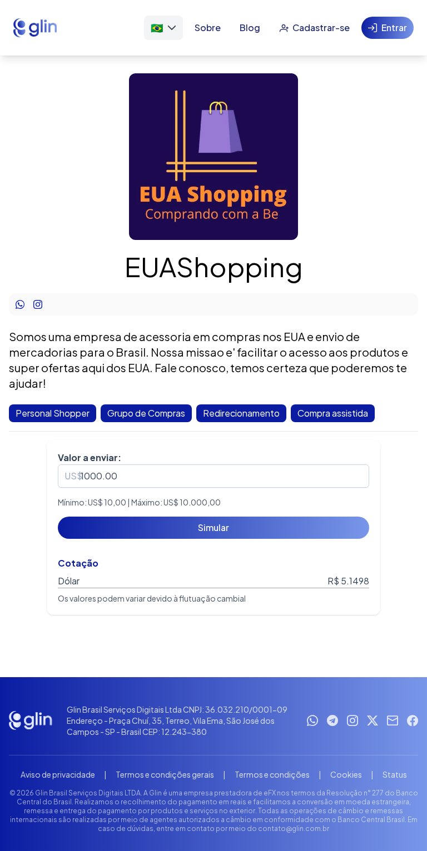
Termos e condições (272, 774)
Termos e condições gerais (165, 774)
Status (395, 774)
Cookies (346, 774)
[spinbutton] (213, 476)
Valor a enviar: (89, 457)
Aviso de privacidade (58, 774)
